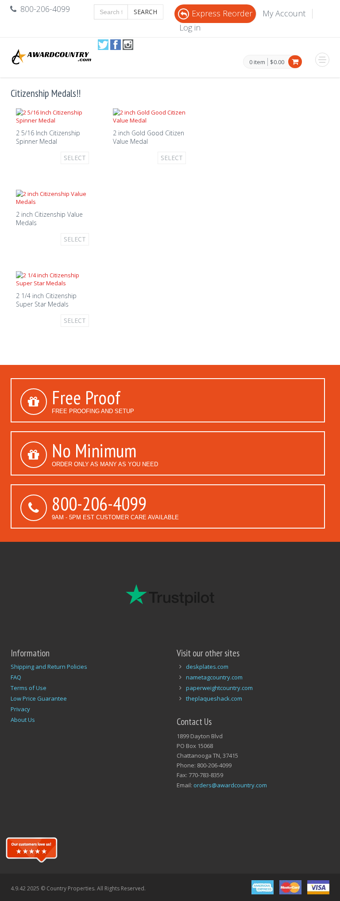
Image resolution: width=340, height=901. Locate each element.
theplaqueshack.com (214, 698)
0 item (257, 62)
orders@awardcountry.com (230, 785)
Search (145, 12)
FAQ (16, 677)
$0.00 (277, 62)
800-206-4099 (99, 503)
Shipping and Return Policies (49, 667)
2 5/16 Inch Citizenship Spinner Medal (48, 137)
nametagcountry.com (214, 677)
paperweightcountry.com (219, 688)
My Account (284, 13)
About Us (23, 720)
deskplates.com (207, 667)
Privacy (20, 709)
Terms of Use (28, 688)
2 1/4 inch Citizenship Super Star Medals (46, 299)
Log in (190, 27)
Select (75, 157)
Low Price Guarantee (39, 698)
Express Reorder (222, 13)
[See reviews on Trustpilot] (31, 849)
